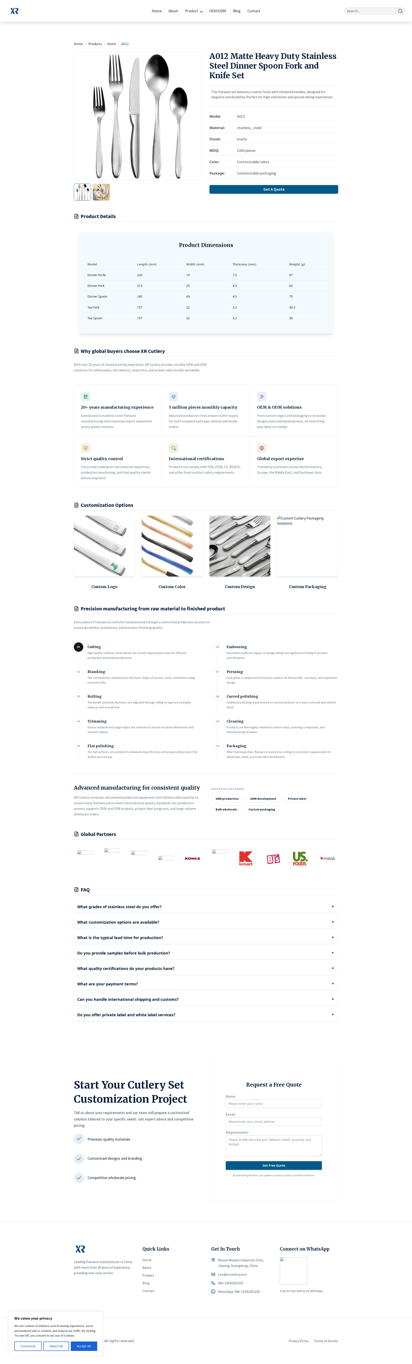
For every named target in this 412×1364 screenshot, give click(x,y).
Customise (28, 1346)
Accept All (84, 1346)
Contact (253, 10)
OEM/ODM (217, 10)
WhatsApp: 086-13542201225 (239, 1291)
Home (157, 10)
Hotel (111, 44)
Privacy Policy (299, 1341)
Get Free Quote (274, 1165)
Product (191, 10)
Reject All (56, 1346)
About (173, 10)
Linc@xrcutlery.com (232, 1274)
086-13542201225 (230, 1283)
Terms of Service (326, 1341)
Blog (237, 10)
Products (95, 44)
